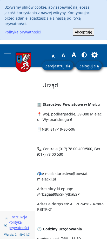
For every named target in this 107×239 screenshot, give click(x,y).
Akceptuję (83, 32)
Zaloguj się (89, 65)
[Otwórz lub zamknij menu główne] (7, 55)
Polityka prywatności (22, 32)
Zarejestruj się (57, 65)
